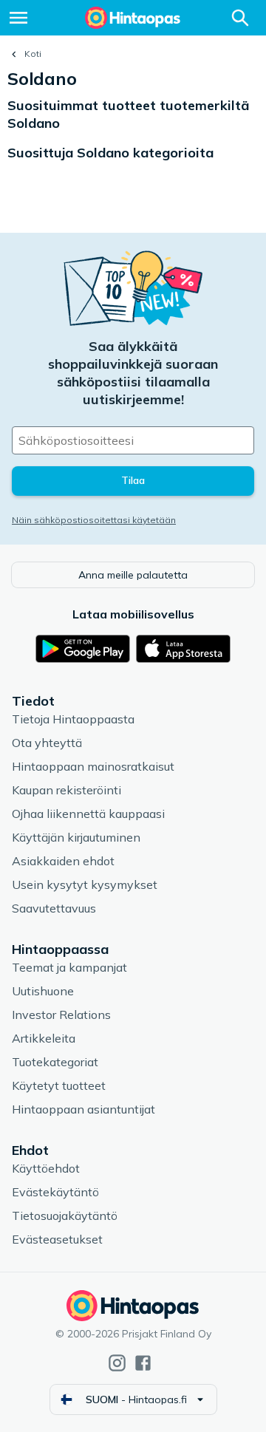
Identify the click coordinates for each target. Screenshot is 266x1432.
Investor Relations (61, 1014)
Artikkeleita (43, 1038)
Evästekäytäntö (55, 1191)
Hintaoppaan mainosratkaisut (93, 766)
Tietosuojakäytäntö (64, 1215)
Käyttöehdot (46, 1168)
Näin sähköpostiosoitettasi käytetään (94, 519)
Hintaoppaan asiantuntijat (83, 1109)
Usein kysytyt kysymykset (84, 884)
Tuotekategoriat (55, 1061)
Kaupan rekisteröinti (66, 790)
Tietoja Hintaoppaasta (73, 719)
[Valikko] (18, 18)
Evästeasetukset (57, 1239)
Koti (32, 53)
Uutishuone (43, 990)
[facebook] (143, 1363)
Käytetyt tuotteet (59, 1085)
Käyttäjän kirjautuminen (76, 837)
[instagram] (117, 1363)
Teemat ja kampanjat (69, 967)
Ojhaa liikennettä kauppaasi (88, 813)
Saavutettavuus (54, 908)
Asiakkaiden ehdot (63, 860)
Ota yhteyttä (47, 742)
